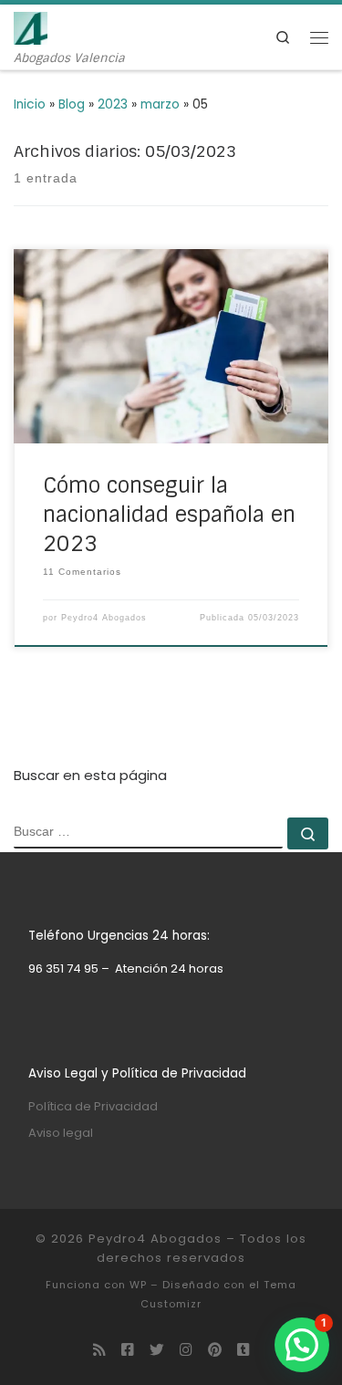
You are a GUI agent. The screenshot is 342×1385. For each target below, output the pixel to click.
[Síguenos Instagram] (186, 1350)
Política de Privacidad (93, 1106)
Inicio (30, 104)
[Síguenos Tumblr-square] (243, 1350)
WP (138, 1284)
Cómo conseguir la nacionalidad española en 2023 (169, 514)
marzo (160, 104)
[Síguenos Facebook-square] (127, 1350)
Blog (71, 104)
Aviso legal (60, 1132)
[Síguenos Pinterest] (215, 1350)
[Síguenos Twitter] (157, 1350)
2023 (113, 104)
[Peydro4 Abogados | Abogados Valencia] (30, 27)
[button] (302, 1344)
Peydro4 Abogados (104, 617)
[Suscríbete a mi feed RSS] (99, 1350)
